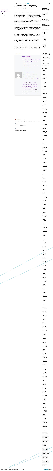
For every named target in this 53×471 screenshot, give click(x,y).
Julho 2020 (44, 155)
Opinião (47, 457)
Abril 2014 (44, 257)
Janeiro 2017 (44, 212)
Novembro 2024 (45, 97)
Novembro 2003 (45, 426)
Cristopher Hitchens (45, 440)
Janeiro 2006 (44, 391)
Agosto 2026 (44, 70)
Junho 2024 (44, 104)
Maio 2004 (44, 418)
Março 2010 (44, 323)
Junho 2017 (44, 205)
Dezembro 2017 (45, 197)
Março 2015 (44, 242)
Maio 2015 (44, 239)
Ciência (46, 437)
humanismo (47, 448)
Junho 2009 (44, 335)
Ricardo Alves (44, 46)
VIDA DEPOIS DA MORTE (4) (46, 54)
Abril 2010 (44, 322)
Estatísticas (44, 445)
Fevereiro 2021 (45, 147)
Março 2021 (44, 146)
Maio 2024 (44, 105)
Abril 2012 (44, 289)
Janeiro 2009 (44, 342)
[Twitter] (45, 33)
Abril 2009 (44, 338)
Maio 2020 (44, 158)
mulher (46, 456)
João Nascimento (45, 41)
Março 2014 (44, 258)
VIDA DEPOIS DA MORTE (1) (46, 58)
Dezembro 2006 (45, 376)
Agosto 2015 (44, 235)
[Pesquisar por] (49, 3)
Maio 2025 (44, 89)
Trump (45, 464)
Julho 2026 (44, 71)
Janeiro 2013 (44, 277)
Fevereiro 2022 (45, 131)
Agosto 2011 (44, 300)
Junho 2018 (44, 189)
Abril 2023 (44, 120)
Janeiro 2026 (44, 78)
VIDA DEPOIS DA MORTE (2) (46, 57)
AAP (2, 13)
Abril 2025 (44, 90)
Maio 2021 (44, 143)
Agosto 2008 (44, 349)
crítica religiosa (45, 441)
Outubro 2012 (44, 281)
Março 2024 (44, 108)
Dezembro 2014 (45, 246)
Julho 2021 (44, 140)
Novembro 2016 (45, 215)
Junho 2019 (44, 173)
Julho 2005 (44, 399)
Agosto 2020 (44, 154)
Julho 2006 (44, 383)
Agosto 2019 (44, 170)
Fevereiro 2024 (45, 109)
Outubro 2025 (45, 82)
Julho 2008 (44, 350)
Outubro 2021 (44, 136)
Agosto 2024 (44, 101)
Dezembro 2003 (45, 425)
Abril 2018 (44, 192)
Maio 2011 (44, 304)
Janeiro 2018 (44, 196)
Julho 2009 (44, 334)
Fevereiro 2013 (45, 276)
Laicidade (44, 453)
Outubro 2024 (45, 98)
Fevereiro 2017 (45, 211)
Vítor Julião (44, 47)
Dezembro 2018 (45, 181)
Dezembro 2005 (45, 392)
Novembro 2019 (45, 166)
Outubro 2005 (45, 395)
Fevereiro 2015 (45, 243)
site (43, 464)
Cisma (43, 437)
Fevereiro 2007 (45, 373)
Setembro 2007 (45, 364)
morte (43, 456)
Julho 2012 (44, 285)
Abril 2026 (44, 74)
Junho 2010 (44, 319)
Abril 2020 (44, 159)
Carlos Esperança (26, 56)
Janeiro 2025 (44, 94)
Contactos (3, 14)
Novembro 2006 (45, 377)
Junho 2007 (44, 368)
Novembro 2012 (45, 280)
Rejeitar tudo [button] (49, 469)
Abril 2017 (44, 208)
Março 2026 (44, 75)
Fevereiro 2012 (45, 292)
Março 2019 (44, 177)
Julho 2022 (44, 127)
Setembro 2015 (45, 234)
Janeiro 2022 (44, 132)
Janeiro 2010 (44, 326)
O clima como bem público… (45, 60)
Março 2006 (44, 388)
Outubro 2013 (44, 265)
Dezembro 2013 (45, 262)
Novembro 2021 (45, 135)
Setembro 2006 (45, 380)
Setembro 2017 (45, 201)
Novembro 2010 (45, 312)
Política (44, 461)
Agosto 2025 (44, 85)
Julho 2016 (44, 220)
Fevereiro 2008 (45, 357)
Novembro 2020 (45, 150)
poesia (47, 460)
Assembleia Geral (45, 433)
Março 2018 (44, 193)
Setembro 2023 (45, 113)
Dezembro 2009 (45, 327)
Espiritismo (44, 444)
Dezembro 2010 (45, 311)
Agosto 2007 (44, 365)
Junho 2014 (44, 254)
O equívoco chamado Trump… (46, 63)
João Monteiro (44, 40)
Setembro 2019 (45, 169)
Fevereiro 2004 (45, 422)
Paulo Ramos (44, 45)
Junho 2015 (44, 238)
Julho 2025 (44, 86)
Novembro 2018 (45, 182)
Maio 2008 (44, 353)
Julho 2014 (44, 253)
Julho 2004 (44, 415)
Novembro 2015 (45, 231)
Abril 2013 (44, 273)
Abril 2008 (44, 354)
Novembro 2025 (45, 81)
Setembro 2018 (45, 185)
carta (43, 436)
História (44, 448)
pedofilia (44, 460)
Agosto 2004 (44, 414)
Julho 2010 (44, 318)
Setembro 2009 (45, 331)
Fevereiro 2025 (45, 93)
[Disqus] (27, 107)
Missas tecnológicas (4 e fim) (46, 65)
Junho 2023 (44, 117)
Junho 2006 (44, 384)
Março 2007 (44, 372)
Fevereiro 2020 (45, 162)
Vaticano (44, 465)
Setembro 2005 (45, 396)
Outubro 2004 (45, 411)
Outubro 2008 (45, 346)
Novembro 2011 (45, 296)
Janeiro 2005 (44, 407)
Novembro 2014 (45, 247)
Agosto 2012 (44, 284)
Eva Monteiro (44, 39)
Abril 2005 (44, 403)
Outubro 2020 (45, 151)
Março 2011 (44, 307)
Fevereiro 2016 (45, 227)
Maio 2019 (44, 174)
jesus (45, 452)
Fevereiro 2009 (45, 341)
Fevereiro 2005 (45, 406)
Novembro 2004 (45, 410)
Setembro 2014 (45, 250)
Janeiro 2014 (44, 261)
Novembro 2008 (45, 345)
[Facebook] (43, 33)
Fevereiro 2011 (45, 308)
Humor (43, 449)
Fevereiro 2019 (45, 178)
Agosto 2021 (44, 139)
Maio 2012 (44, 288)
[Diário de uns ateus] (5, 6)
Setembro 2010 (45, 315)
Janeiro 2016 (44, 228)
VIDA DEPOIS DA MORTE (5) (46, 53)
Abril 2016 (44, 224)
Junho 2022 (44, 128)
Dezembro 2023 (45, 112)
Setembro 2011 (45, 299)
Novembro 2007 (45, 361)
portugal (47, 461)
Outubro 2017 (44, 200)
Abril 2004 (44, 419)
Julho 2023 (44, 116)
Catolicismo (28, 3)
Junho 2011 (44, 303)
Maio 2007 (44, 369)
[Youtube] (47, 33)
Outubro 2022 (45, 124)
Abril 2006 (44, 387)
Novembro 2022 (45, 123)
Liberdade (47, 453)
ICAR (46, 449)
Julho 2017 (44, 204)
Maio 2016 (44, 223)
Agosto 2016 (44, 219)
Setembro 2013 (45, 266)
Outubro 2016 (44, 216)
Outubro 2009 (45, 330)
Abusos (46, 432)
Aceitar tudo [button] (45, 469)
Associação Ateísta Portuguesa (46, 29)
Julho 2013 (44, 269)
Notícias (44, 457)
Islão (43, 452)
